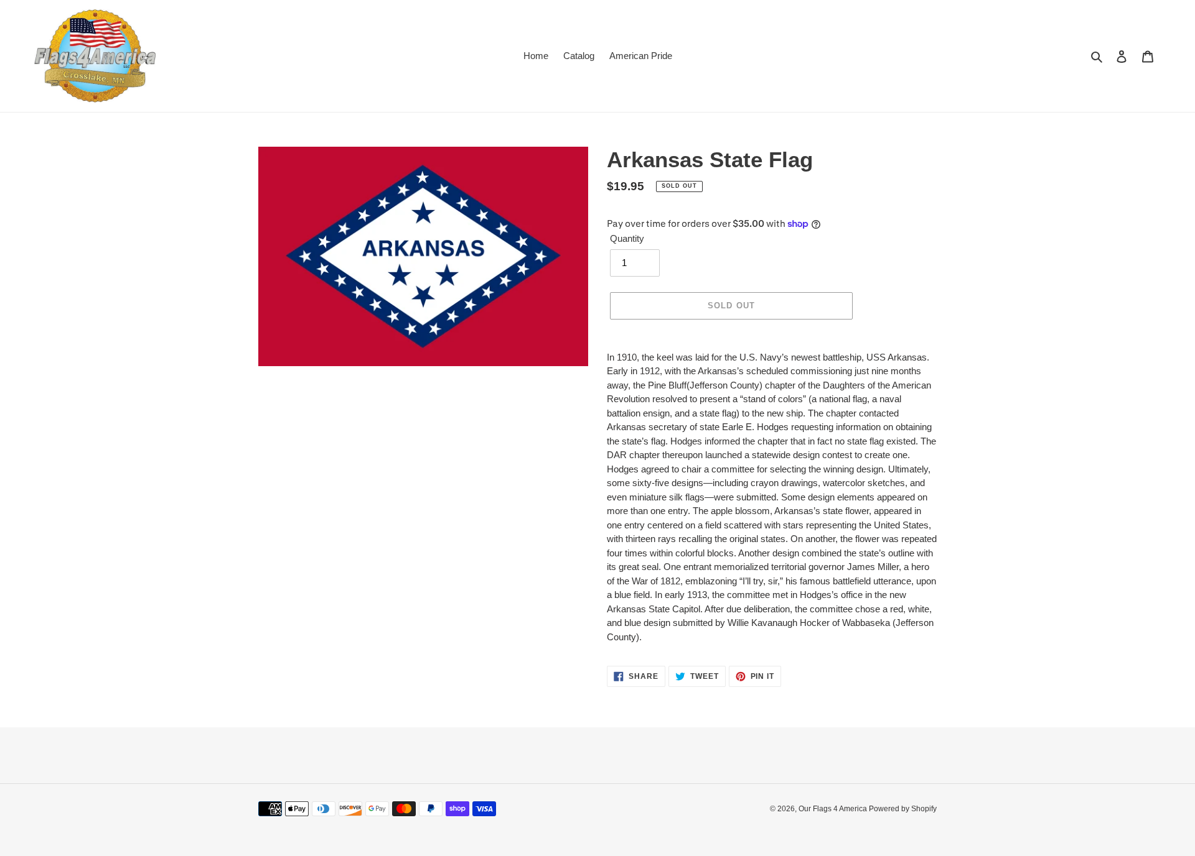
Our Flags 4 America (834, 808)
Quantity (627, 238)
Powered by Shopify (903, 808)
